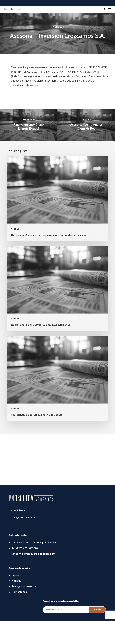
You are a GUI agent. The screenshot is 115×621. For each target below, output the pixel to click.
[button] (109, 9)
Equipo (15, 575)
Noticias (57, 26)
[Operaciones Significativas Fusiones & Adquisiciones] (57, 288)
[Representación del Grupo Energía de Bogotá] (57, 378)
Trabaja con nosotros (24, 586)
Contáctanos (19, 591)
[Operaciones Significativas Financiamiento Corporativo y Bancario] (57, 198)
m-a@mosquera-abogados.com (37, 553)
